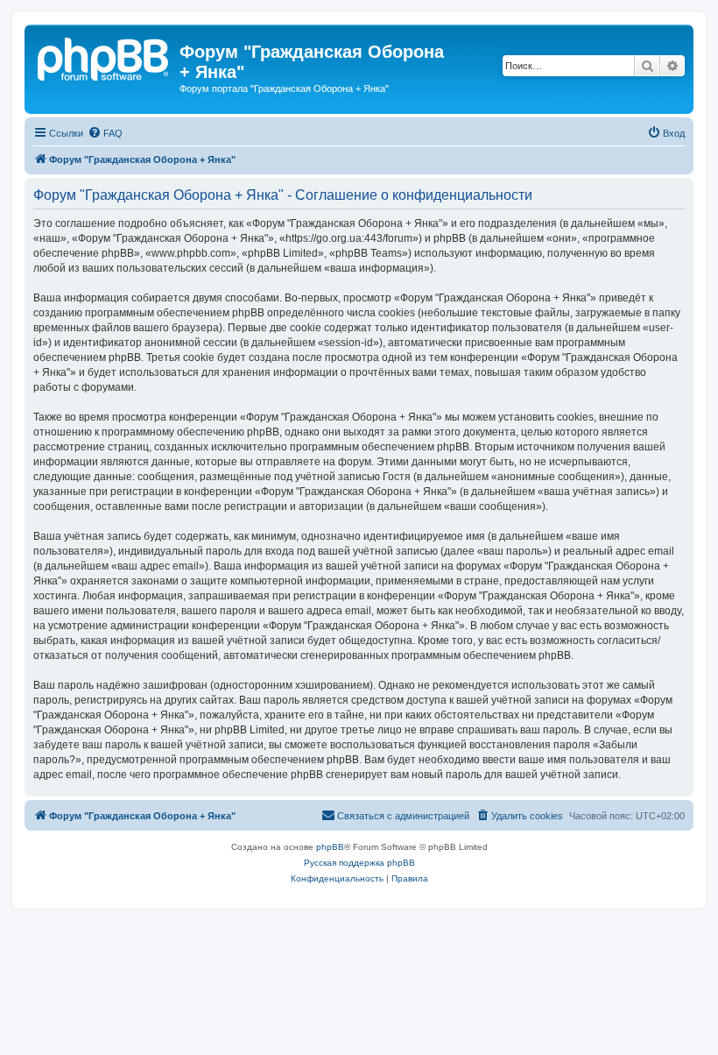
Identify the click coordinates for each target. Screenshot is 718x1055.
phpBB (330, 847)
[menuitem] (105, 133)
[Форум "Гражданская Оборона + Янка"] (104, 57)
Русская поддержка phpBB (359, 862)
